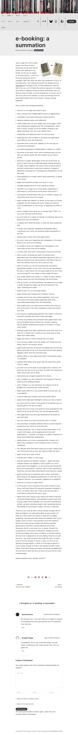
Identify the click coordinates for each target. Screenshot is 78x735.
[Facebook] (28, 577)
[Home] (3, 15)
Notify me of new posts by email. (25, 704)
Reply (23, 627)
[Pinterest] (35, 577)
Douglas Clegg (27, 638)
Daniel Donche (27, 614)
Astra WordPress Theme (55, 731)
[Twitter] (32, 577)
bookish (36, 50)
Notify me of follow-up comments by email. (28, 698)
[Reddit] (42, 577)
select (41, 50)
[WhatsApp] (49, 577)
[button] (12, 15)
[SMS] (46, 577)
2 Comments (30, 50)
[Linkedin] (39, 577)
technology (20, 85)
